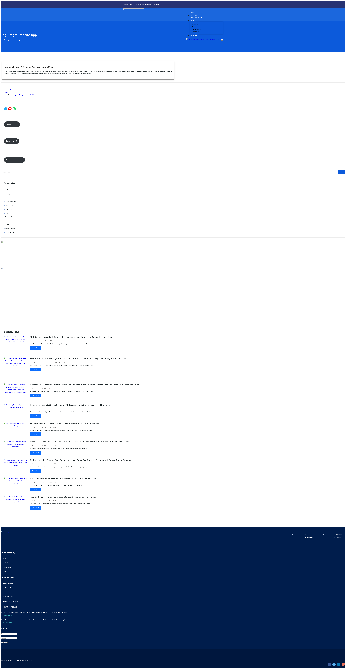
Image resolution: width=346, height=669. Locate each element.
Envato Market (11, 141)
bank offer (7, 92)
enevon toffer (8, 90)
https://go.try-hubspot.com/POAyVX (22, 95)
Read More (35, 348)
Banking (7, 194)
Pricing (5, 572)
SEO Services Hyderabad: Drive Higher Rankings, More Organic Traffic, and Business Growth (72, 337)
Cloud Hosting (196, 29)
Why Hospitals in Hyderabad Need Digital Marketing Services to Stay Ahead (65, 423)
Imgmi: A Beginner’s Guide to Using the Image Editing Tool (31, 67)
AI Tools (194, 27)
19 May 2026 (52, 482)
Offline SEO (7, 588)
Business (8, 198)
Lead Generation (8, 592)
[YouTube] (10, 108)
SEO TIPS (195, 24)
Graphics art (195, 32)
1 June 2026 (52, 409)
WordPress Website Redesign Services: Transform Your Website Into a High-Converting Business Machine (78, 358)
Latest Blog (7, 567)
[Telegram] (5, 108)
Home (193, 13)
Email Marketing (8, 583)
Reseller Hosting (10, 217)
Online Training (196, 18)
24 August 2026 (54, 340)
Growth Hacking (8, 597)
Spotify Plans (12, 124)
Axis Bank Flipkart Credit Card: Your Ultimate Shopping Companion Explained (66, 497)
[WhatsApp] (14, 108)
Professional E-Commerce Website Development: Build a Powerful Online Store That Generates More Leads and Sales (84, 384)
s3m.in (36, 340)
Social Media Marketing (10, 601)
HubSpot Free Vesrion (14, 160)
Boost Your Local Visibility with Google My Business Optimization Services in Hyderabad (70, 405)
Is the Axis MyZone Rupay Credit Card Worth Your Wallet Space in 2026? (63, 478)
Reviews (7, 221)
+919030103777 (339, 535)
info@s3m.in (337, 537)
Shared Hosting (10, 229)
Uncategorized (9, 232)
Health (7, 213)
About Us (6, 558)
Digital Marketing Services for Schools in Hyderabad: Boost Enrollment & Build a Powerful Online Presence (79, 441)
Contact (194, 35)
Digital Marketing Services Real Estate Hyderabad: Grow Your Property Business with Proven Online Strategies (81, 460)
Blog (193, 20)
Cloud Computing (10, 201)
